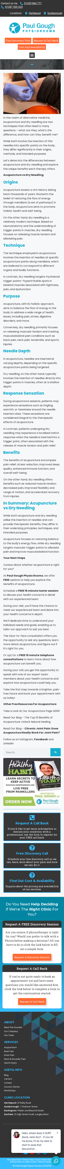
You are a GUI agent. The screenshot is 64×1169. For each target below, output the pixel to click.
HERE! (56, 711)
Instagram (26, 739)
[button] (32, 55)
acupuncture (26, 515)
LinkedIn (8, 743)
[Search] (55, 752)
